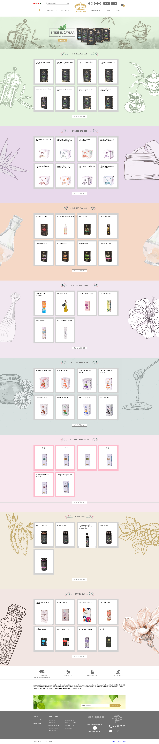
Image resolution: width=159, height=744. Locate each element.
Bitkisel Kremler (53, 723)
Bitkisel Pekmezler (54, 725)
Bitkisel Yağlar (69, 728)
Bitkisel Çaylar (53, 720)
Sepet (108, 10)
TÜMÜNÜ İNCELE (79, 116)
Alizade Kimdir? (65, 10)
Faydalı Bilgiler (96, 10)
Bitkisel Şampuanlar (70, 723)
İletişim (118, 10)
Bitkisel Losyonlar (70, 720)
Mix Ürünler (52, 731)
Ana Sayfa (36, 716)
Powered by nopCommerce (118, 741)
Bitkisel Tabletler (69, 725)
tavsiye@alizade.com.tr (95, 731)
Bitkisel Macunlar (54, 728)
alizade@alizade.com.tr (119, 731)
